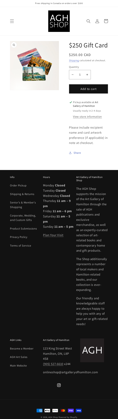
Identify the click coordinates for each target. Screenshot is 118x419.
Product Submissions (23, 228)
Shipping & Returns (22, 194)
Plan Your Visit (53, 235)
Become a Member (21, 348)
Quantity (74, 67)
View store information (87, 116)
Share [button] (77, 152)
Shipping (74, 60)
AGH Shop (53, 417)
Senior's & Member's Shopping (23, 205)
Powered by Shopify (68, 417)
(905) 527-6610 (53, 364)
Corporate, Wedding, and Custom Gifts (23, 218)
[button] (12, 21)
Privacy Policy (18, 237)
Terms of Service (20, 245)
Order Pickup (18, 185)
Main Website (18, 365)
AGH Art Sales (19, 357)
